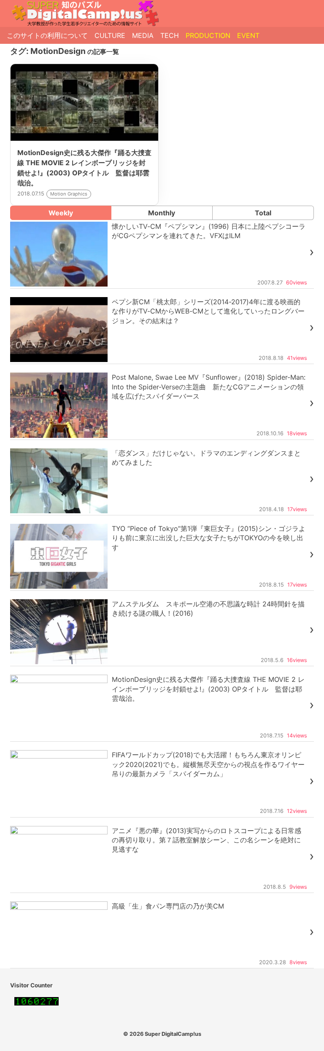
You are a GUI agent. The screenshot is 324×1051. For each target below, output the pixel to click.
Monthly (161, 213)
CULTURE (109, 35)
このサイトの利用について (47, 35)
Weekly (61, 213)
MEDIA (143, 35)
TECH (169, 35)
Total (263, 213)
